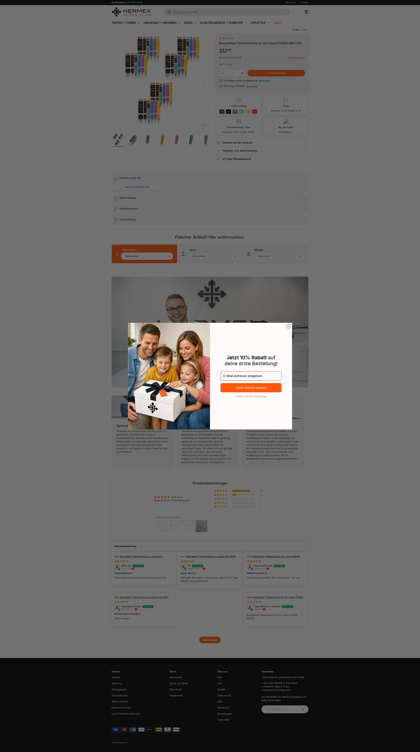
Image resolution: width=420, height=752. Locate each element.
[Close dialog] (288, 326)
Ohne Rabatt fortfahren (251, 396)
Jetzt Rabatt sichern (251, 388)
